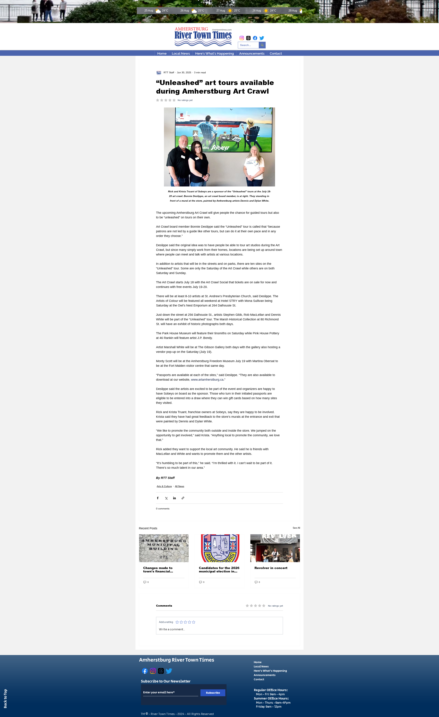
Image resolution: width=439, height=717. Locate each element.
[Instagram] (242, 38)
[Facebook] (255, 38)
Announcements (265, 675)
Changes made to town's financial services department (160, 569)
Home (258, 662)
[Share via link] (183, 498)
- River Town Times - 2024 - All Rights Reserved (181, 714)
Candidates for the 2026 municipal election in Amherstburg (219, 569)
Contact (259, 679)
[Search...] (262, 45)
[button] (214, 53)
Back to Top (5, 699)
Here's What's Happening (270, 671)
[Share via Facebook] (157, 498)
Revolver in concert (270, 568)
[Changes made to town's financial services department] (164, 548)
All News (179, 486)
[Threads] (248, 38)
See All (296, 527)
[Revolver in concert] (275, 548)
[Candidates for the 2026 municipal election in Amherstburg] (219, 548)
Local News (261, 667)
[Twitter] (262, 38)
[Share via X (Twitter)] (166, 498)
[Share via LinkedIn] (174, 498)
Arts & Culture (164, 486)
